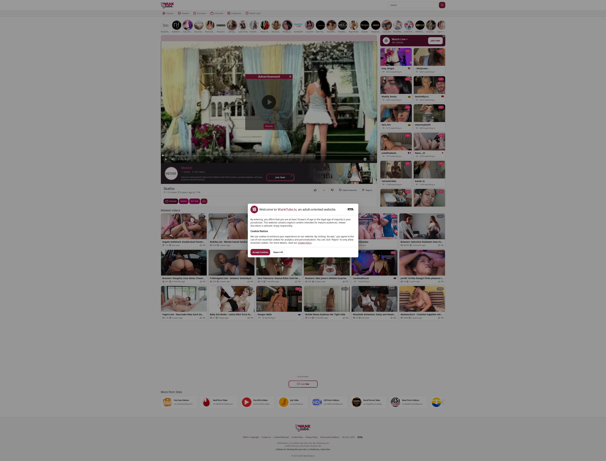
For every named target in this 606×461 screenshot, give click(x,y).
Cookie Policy (304, 242)
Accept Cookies (260, 252)
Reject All (278, 252)
